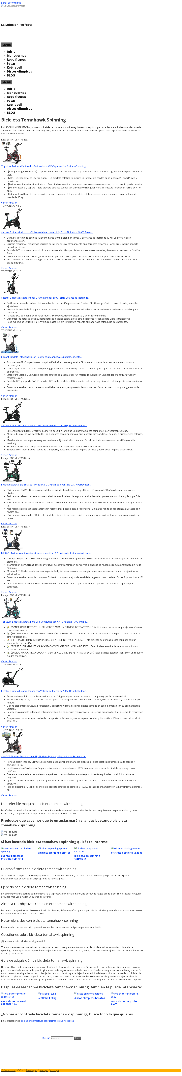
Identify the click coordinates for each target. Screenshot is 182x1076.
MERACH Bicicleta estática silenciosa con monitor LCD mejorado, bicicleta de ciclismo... (46, 553)
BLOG (11, 75)
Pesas (11, 63)
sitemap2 (54, 1070)
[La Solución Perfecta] (13, 5)
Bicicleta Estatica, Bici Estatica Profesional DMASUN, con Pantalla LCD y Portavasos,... (46, 484)
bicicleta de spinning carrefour (87, 857)
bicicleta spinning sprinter (54, 852)
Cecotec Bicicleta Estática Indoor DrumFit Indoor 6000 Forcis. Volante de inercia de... (45, 297)
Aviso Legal (31, 1070)
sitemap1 (44, 1070)
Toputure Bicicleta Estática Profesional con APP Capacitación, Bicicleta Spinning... (44, 166)
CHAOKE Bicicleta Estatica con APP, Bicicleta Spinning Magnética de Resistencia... (43, 756)
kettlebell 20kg (47, 998)
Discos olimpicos (19, 71)
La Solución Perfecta (17, 25)
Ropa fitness (16, 59)
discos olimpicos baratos (89, 998)
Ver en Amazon (9, 202)
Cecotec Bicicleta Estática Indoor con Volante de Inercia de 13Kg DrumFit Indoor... (44, 691)
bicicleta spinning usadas (126, 852)
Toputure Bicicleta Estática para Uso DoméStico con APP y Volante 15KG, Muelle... (44, 621)
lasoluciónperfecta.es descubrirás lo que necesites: (47, 1020)
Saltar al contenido (11, 2)
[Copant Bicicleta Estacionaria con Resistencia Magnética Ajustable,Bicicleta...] (10, 353)
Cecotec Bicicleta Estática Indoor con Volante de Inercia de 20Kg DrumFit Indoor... (44, 425)
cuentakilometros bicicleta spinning (12, 857)
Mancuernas (16, 55)
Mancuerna (9, 1070)
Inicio (11, 52)
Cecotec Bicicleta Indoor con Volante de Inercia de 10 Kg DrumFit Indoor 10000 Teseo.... (47, 232)
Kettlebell (14, 67)
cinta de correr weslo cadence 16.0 (14, 1002)
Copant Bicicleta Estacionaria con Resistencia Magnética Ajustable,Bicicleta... (41, 356)
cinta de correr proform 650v (125, 1002)
